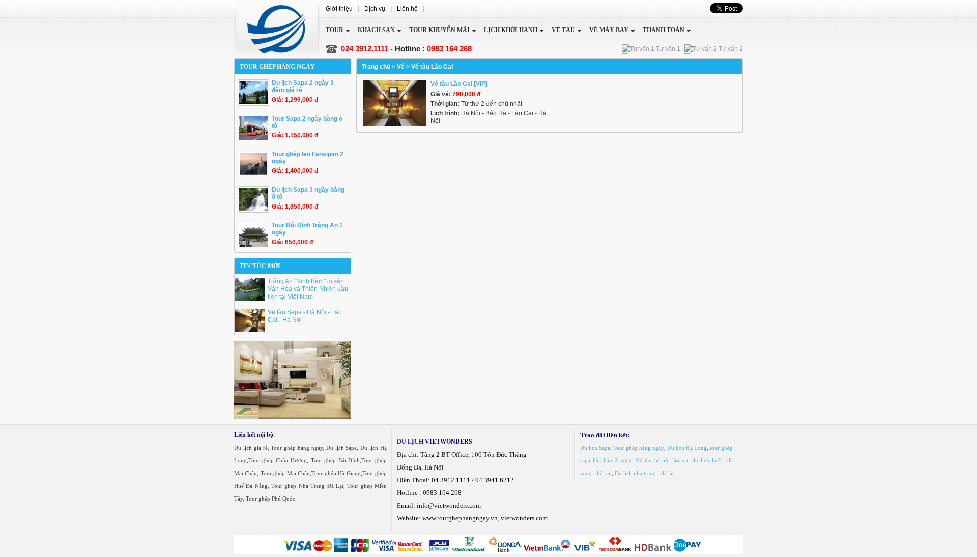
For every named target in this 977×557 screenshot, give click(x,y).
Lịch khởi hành (510, 30)
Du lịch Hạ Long (687, 448)
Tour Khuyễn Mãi (439, 30)
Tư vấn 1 (667, 48)
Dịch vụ (374, 8)
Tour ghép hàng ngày (638, 448)
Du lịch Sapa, (596, 448)
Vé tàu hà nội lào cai (662, 460)
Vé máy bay (608, 30)
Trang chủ (376, 66)
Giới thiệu (339, 8)
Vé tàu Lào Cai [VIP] (458, 83)
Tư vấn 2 (730, 48)
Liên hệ (407, 8)
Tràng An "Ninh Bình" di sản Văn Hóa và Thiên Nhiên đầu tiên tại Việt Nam (308, 289)
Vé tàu (563, 30)
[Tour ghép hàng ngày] (277, 29)
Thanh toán (663, 30)
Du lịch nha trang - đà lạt (644, 473)
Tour (334, 30)
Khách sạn (376, 30)
